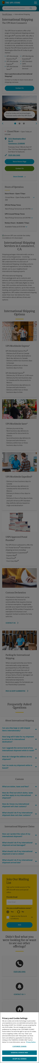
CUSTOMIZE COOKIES (19, 1046)
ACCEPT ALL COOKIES (19, 1059)
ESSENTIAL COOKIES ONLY (19, 1052)
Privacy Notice (31, 1042)
